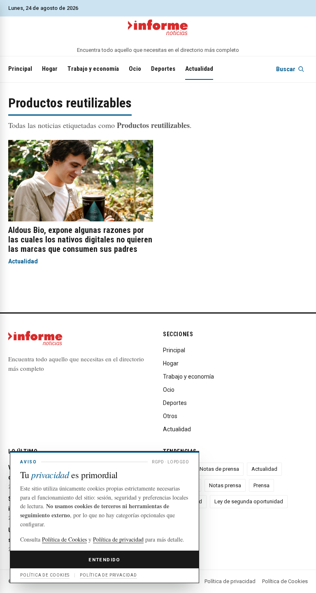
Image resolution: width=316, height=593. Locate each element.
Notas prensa (225, 485)
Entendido (104, 560)
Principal (20, 68)
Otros (170, 416)
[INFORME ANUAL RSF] (158, 28)
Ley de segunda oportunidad (248, 501)
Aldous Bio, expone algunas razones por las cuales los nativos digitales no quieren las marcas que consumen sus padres (80, 239)
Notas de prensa (219, 469)
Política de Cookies (285, 581)
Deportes (163, 68)
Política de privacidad (230, 581)
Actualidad (199, 68)
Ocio (135, 68)
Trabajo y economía (93, 68)
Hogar (50, 68)
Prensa (261, 485)
